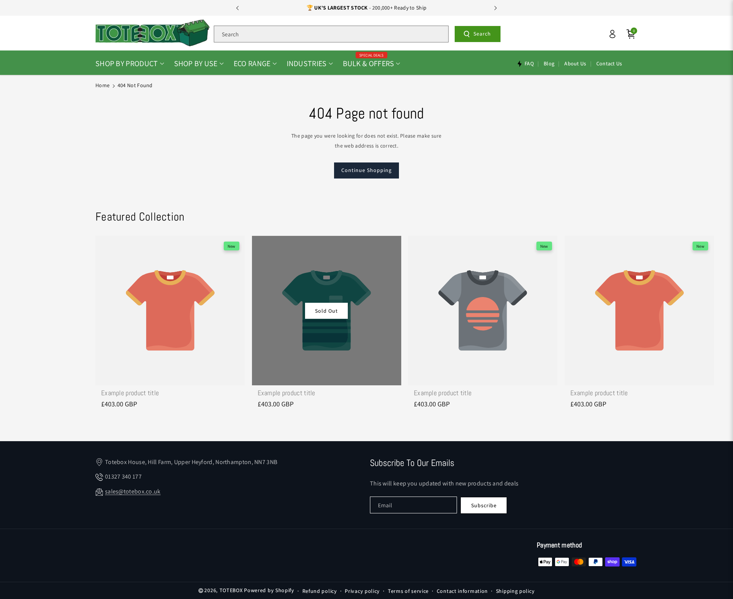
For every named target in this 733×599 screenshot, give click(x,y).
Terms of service (408, 591)
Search (482, 33)
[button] (129, 63)
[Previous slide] (237, 8)
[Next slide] (495, 8)
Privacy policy (362, 591)
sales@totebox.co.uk (133, 491)
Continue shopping (366, 170)
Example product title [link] (130, 392)
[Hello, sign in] (612, 34)
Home (102, 85)
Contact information (462, 591)
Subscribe (484, 505)
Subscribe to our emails (412, 463)
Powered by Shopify (269, 590)
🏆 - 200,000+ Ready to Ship (367, 7)
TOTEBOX (231, 590)
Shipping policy (515, 591)
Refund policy (319, 591)
